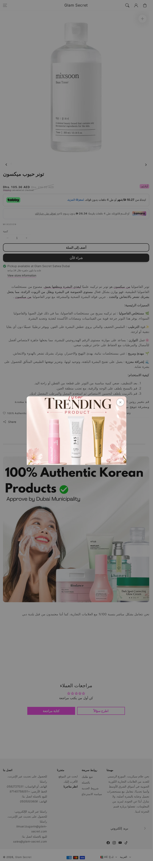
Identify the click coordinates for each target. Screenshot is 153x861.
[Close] (120, 402)
